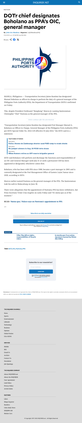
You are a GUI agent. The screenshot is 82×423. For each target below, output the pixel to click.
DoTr (10, 249)
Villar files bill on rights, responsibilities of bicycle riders (26, 237)
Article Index (8, 389)
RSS (5, 349)
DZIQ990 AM (8, 410)
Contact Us (7, 358)
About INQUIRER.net (11, 374)
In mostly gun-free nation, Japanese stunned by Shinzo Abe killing (65, 237)
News (6, 313)
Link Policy (7, 383)
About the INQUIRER (11, 377)
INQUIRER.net (8, 35)
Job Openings (8, 364)
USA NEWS (8, 336)
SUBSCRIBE (41, 271)
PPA (24, 249)
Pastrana (19, 249)
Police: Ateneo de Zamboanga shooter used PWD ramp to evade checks (37, 143)
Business (7, 328)
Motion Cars (8, 413)
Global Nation (8, 333)
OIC (13, 249)
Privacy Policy (44, 226)
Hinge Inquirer (9, 402)
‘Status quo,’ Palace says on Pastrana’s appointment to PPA (36, 201)
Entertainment (9, 319)
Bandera (7, 405)
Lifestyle (7, 322)
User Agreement (9, 380)
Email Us (7, 352)
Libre (6, 399)
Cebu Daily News (9, 408)
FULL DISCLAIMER (25, 294)
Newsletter (7, 361)
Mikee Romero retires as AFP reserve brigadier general (31, 153)
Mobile (6, 347)
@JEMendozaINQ (34, 32)
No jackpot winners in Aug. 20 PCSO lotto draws (28, 148)
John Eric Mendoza (12, 32)
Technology (8, 325)
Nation (7, 10)
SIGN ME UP (41, 221)
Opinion (6, 331)
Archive (6, 355)
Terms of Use (46, 225)
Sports (6, 316)
